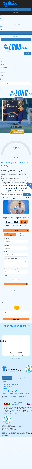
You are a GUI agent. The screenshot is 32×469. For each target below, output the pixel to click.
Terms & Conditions (16, 410)
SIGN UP (15, 9)
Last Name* (7, 245)
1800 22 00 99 (7, 386)
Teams (4, 393)
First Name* (7, 238)
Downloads (13, 393)
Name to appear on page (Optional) (12, 269)
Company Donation (22, 234)
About (6, 397)
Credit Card (17, 291)
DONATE (15, 13)
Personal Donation (10, 234)
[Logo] (15, 4)
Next (16, 284)
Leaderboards (24, 393)
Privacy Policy (6, 410)
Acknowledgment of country (17, 404)
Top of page (20, 378)
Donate (16, 230)
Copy (27, 194)
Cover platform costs (7, 303)
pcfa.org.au (22, 397)
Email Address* (7, 252)
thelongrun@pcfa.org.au (10, 384)
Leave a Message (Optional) (11, 258)
